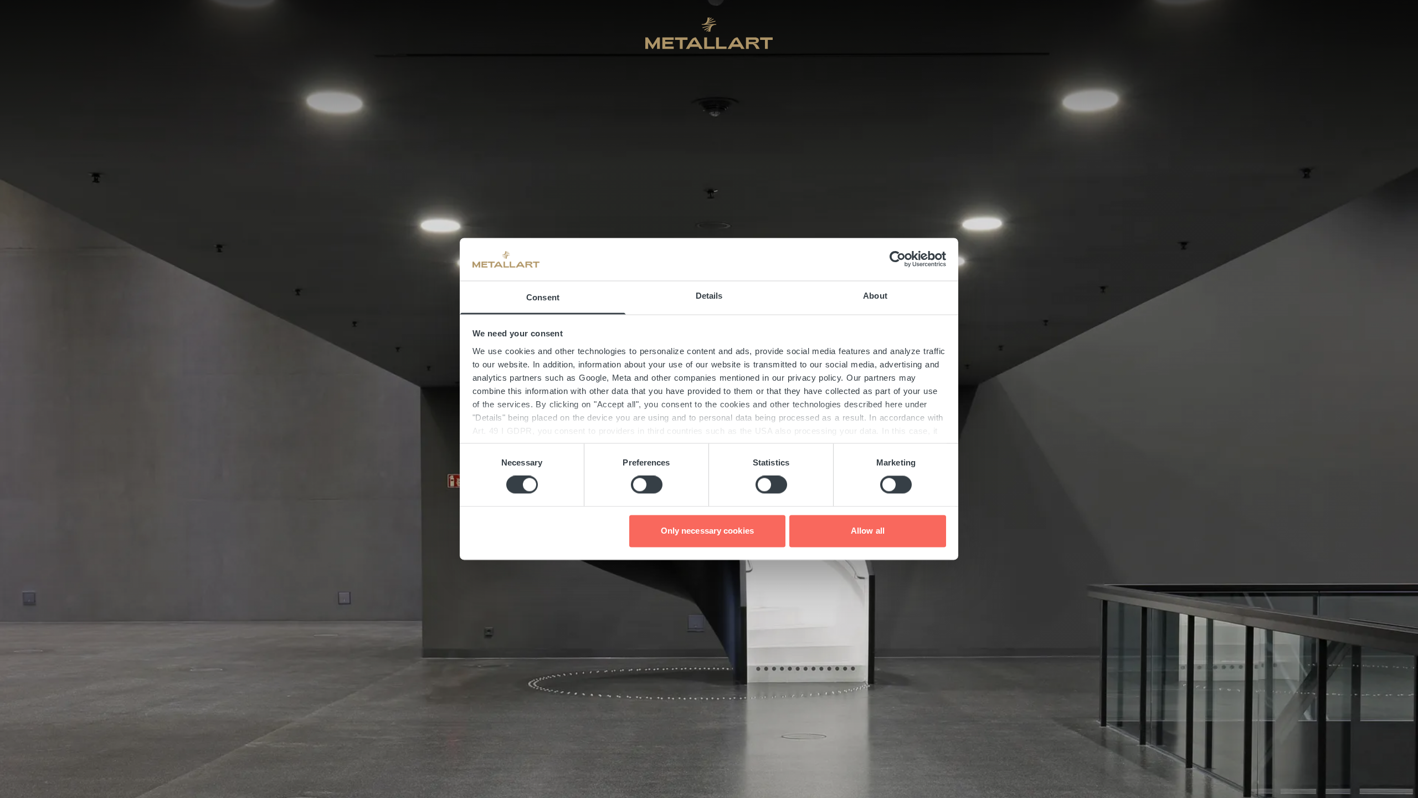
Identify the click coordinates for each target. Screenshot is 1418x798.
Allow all (868, 530)
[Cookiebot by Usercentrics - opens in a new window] (897, 259)
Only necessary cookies (707, 530)
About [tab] (875, 295)
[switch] (646, 485)
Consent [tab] (542, 297)
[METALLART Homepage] (709, 33)
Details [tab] (709, 295)
